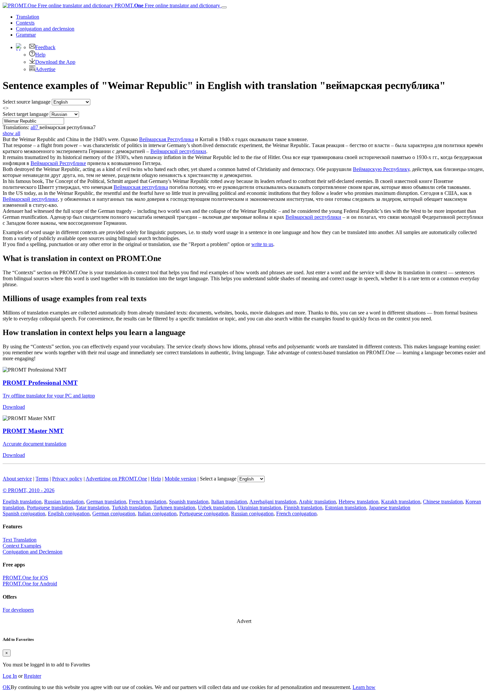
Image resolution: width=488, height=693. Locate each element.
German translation (106, 501)
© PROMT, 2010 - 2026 (28, 490)
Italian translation (229, 501)
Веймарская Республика (166, 139)
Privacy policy (67, 478)
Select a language (218, 478)
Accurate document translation (34, 444)
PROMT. (166, 5)
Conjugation (45, 29)
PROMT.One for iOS (25, 577)
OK (7, 687)
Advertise (45, 69)
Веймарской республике (30, 199)
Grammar (26, 35)
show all (11, 133)
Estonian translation (345, 507)
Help (40, 54)
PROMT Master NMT (33, 430)
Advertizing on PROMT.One (116, 478)
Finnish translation (303, 507)
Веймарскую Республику (381, 169)
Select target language (25, 114)
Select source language (26, 102)
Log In (10, 676)
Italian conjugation (157, 513)
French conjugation (296, 513)
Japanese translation (389, 507)
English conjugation (69, 513)
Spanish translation (188, 501)
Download (14, 407)
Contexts (25, 23)
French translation (147, 501)
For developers (18, 610)
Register (32, 676)
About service (17, 478)
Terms (42, 478)
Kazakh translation (400, 501)
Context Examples (22, 546)
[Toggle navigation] (224, 7)
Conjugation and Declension (32, 552)
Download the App (55, 62)
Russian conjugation (252, 513)
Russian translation (64, 501)
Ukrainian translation (259, 507)
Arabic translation (317, 501)
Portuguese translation (50, 507)
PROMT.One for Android (30, 583)
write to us (262, 244)
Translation (27, 17)
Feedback (45, 47)
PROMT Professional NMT (40, 382)
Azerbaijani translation (272, 501)
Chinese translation (443, 501)
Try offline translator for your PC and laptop (49, 395)
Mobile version (180, 478)
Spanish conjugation (24, 513)
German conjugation (113, 513)
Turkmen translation (174, 507)
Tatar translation (92, 507)
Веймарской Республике (58, 163)
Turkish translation (131, 507)
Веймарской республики (178, 151)
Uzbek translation (216, 507)
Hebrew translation (358, 501)
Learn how (364, 687)
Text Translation (20, 540)
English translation (22, 501)
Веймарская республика (141, 187)
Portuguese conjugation (203, 513)
